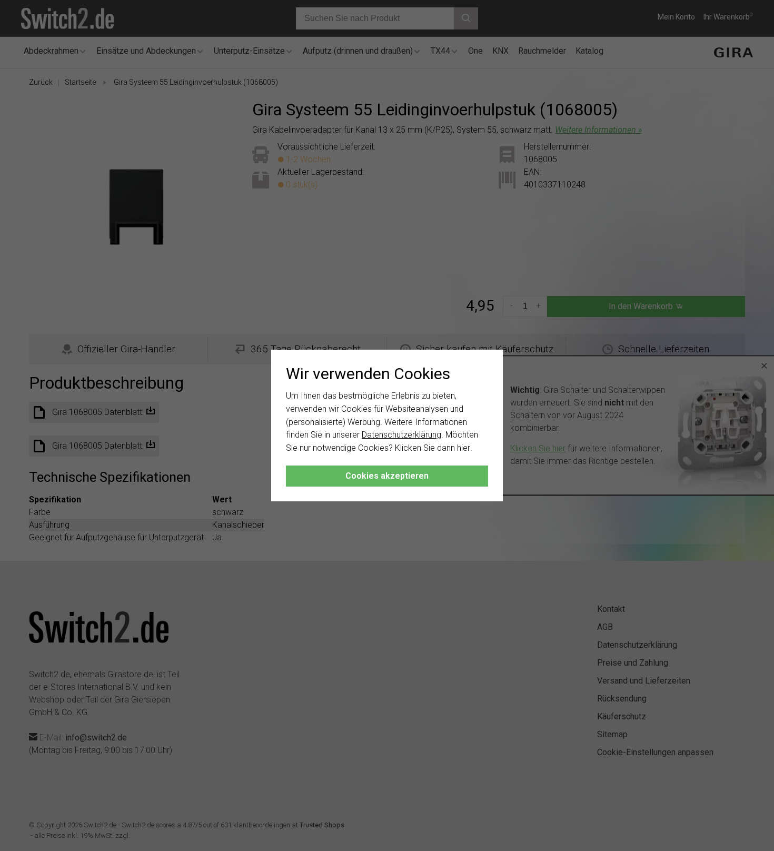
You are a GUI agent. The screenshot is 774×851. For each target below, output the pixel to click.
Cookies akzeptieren (387, 476)
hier (463, 448)
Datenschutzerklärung (401, 435)
